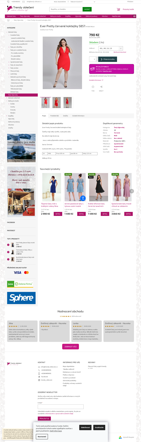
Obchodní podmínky (69, 381)
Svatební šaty (15, 35)
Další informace (56, 431)
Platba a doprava (68, 375)
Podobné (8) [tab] (54, 116)
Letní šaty (13, 74)
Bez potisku (118, 152)
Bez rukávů (118, 138)
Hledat (87, 9)
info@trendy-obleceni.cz (49, 367)
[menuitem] (11, 16)
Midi (115, 136)
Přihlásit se (44, 418)
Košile (12, 104)
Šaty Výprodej (13, 95)
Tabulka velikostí (76, 2)
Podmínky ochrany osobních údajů (72, 384)
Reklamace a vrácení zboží (72, 372)
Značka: (46, 30)
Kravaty (13, 110)
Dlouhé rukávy (15, 59)
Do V (115, 149)
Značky (10, 128)
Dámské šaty (12, 32)
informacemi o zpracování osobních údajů (59, 414)
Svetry (12, 107)
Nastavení (42, 436)
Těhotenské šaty (16, 89)
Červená (117, 133)
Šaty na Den (14, 68)
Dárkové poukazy (14, 122)
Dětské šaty (14, 92)
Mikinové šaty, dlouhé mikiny (20, 80)
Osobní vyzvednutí (69, 378)
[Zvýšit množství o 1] (97, 58)
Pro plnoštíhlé (15, 56)
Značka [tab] (65, 116)
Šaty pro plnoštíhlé (16, 86)
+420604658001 (46, 370)
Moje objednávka (60, 2)
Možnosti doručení (120, 52)
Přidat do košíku (109, 59)
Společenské (118, 144)
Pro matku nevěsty (17, 53)
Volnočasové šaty (17, 83)
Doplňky (11, 116)
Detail (58, 214)
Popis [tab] (44, 116)
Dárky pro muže (13, 101)
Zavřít (107, 87)
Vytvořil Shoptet (128, 437)
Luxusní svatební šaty (18, 38)
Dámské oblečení (14, 98)
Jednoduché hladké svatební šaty (22, 41)
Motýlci (12, 113)
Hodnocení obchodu (71, 311)
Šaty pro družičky (16, 47)
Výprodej (11, 119)
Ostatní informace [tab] (78, 116)
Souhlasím (99, 427)
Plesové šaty (14, 71)
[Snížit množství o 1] (97, 60)
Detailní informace (95, 80)
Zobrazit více (71, 346)
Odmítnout (85, 427)
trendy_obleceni (46, 380)
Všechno (11, 125)
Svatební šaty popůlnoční (18, 44)
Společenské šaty (16, 62)
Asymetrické (118, 146)
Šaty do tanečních (16, 65)
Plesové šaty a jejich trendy (97, 366)
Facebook (44, 377)
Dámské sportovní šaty (18, 77)
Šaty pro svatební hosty (18, 50)
